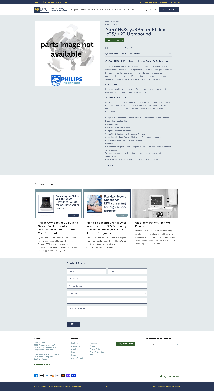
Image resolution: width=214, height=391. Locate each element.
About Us (93, 343)
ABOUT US (175, 2)
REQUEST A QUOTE (169, 10)
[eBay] (176, 376)
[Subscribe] (177, 344)
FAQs (92, 355)
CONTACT (164, 2)
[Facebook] (161, 376)
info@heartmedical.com (44, 350)
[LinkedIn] (170, 376)
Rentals (74, 355)
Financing (93, 346)
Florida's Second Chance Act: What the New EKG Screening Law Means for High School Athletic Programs (106, 228)
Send (73, 324)
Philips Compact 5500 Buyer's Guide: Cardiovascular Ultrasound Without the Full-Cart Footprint (58, 228)
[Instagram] (165, 376)
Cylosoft (176, 387)
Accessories (75, 346)
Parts (73, 352)
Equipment (75, 343)
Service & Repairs (77, 358)
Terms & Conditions (97, 352)
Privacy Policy (95, 349)
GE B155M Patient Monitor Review (152, 224)
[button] (75, 9)
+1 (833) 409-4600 (149, 2)
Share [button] (110, 165)
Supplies (74, 349)
